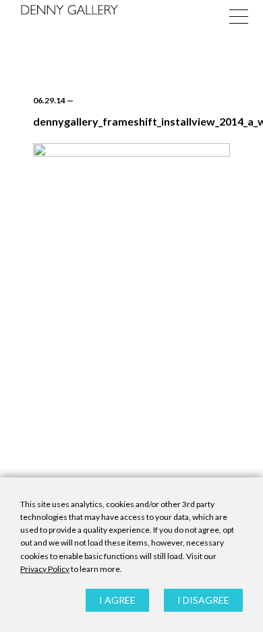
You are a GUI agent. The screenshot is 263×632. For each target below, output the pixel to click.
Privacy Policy (44, 569)
